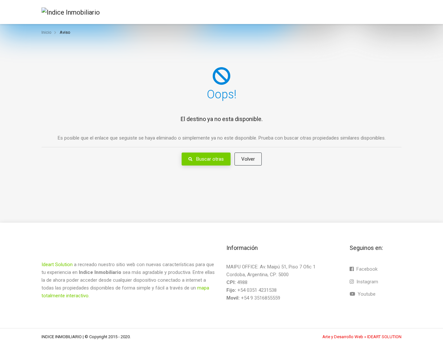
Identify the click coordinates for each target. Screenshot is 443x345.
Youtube (366, 294)
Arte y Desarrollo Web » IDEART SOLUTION (361, 336)
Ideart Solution (58, 264)
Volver (248, 159)
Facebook (366, 269)
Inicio (47, 32)
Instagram (366, 282)
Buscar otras (209, 159)
